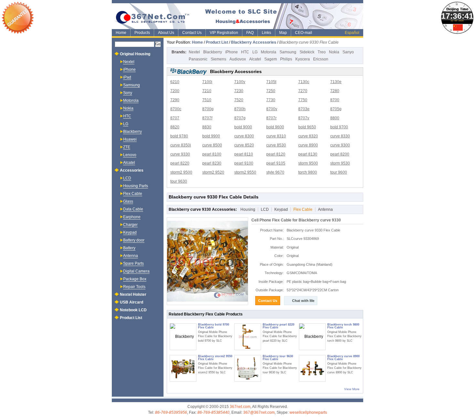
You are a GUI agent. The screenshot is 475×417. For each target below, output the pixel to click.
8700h (240, 109)
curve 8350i (180, 145)
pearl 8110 (243, 154)
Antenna (325, 209)
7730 (270, 100)
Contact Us (192, 32)
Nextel (194, 52)
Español (352, 32)
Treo (322, 52)
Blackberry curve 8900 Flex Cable (343, 358)
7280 (334, 91)
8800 (334, 118)
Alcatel (255, 59)
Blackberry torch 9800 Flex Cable (343, 326)
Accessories (131, 170)
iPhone (231, 52)
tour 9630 (178, 181)
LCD (265, 209)
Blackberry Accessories (253, 42)
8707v (303, 118)
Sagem (270, 59)
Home (121, 32)
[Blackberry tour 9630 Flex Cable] (247, 368)
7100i (207, 82)
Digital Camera (136, 271)
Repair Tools (134, 286)
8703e (304, 109)
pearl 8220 (179, 163)
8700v (271, 109)
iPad (127, 77)
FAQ (250, 32)
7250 (270, 91)
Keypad (281, 209)
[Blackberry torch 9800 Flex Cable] (312, 336)
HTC (245, 52)
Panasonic (198, 59)
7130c (303, 82)
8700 (334, 100)
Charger (130, 224)
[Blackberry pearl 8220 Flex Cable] (247, 336)
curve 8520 (244, 145)
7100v (239, 82)
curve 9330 (180, 154)
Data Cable (133, 209)
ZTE (126, 147)
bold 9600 (275, 127)
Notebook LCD (133, 310)
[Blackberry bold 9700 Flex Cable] (183, 336)
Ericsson (320, 59)
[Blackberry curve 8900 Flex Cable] (312, 368)
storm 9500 (308, 163)
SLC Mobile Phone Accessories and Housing (237, 16)
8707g (240, 118)
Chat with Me (303, 301)
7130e (336, 82)
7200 (174, 91)
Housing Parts (135, 186)
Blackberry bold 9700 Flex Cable (213, 326)
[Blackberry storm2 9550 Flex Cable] (183, 368)
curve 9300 (340, 145)
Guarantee (18, 18)
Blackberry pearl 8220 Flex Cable (278, 326)
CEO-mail (303, 32)
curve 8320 (308, 136)
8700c (175, 109)
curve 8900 (308, 145)
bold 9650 (307, 127)
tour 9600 (338, 172)
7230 (238, 91)
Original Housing (135, 54)
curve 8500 (212, 145)
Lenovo (129, 155)
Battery (129, 248)
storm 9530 (340, 163)
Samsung (288, 52)
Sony (127, 93)
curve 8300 (244, 136)
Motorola (268, 52)
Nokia (334, 52)
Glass (128, 201)
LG (255, 52)
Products (142, 32)
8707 (174, 118)
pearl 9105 (275, 163)
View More (352, 389)
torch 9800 (307, 172)
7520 (238, 100)
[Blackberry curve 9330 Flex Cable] (207, 261)
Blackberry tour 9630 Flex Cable (278, 358)
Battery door (133, 240)
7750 (302, 100)
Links (266, 32)
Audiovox (237, 59)
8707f (207, 118)
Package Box (134, 279)
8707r (271, 118)
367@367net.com (259, 412)
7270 (302, 91)
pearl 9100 (243, 163)
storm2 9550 (245, 172)
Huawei (130, 139)
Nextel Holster (133, 294)
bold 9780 (179, 136)
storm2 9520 (213, 172)
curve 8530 (276, 145)
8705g (336, 109)
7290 (174, 100)
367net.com (240, 406)
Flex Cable (302, 209)
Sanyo (348, 52)
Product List (217, 42)
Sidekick (307, 52)
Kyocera (302, 59)
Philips (286, 59)
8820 (174, 127)
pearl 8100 (211, 154)
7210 (206, 91)
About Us (166, 32)
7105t (271, 82)
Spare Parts (133, 263)
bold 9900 (211, 136)
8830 (206, 127)
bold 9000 (243, 127)
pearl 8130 (307, 154)
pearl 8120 (275, 154)
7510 (206, 100)
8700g (208, 109)
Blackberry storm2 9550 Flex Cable (215, 358)
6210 (174, 82)
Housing (247, 209)
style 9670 (275, 172)
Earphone (132, 217)
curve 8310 (276, 136)
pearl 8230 (211, 163)
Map (283, 32)
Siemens (218, 59)
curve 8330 (340, 136)
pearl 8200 (339, 154)
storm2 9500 (181, 172)
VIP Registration (224, 32)
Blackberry (212, 52)
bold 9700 (339, 127)
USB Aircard (131, 302)
